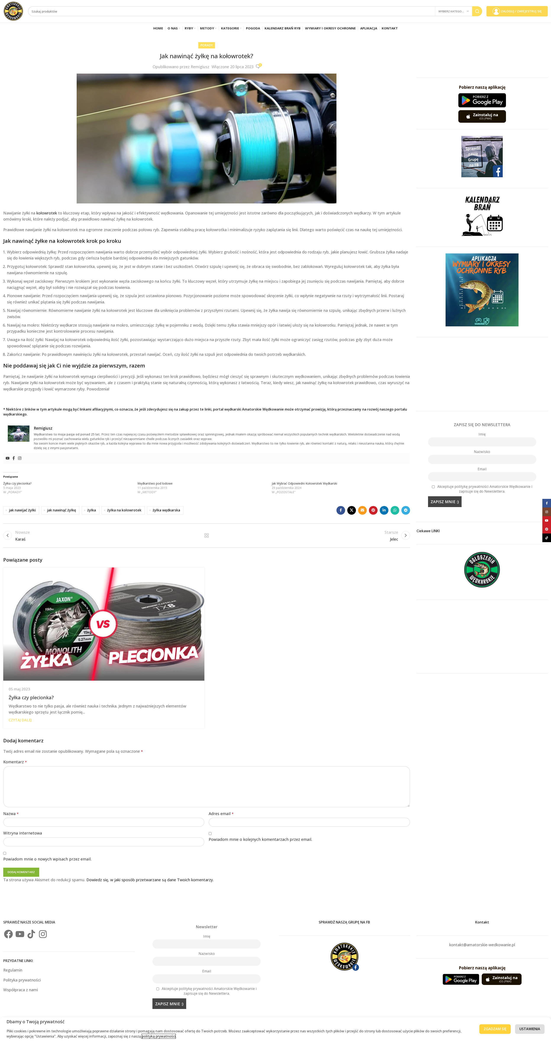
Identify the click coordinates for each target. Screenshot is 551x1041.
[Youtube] (8, 458)
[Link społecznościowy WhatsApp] (395, 510)
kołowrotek (46, 213)
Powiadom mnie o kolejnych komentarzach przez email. (260, 839)
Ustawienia (529, 1028)
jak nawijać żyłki (22, 510)
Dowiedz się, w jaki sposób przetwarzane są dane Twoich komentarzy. (150, 879)
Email (482, 469)
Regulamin (13, 970)
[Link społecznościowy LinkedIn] (384, 510)
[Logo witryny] (13, 10)
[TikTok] (31, 934)
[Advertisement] (482, 374)
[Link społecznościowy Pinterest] (373, 510)
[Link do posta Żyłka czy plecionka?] (103, 624)
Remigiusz (200, 66)
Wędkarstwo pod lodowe (155, 483)
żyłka (91, 510)
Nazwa (11, 813)
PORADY (206, 45)
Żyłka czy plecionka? (17, 483)
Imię (482, 434)
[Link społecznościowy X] (351, 510)
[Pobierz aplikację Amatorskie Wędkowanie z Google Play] (482, 100)
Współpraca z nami (20, 989)
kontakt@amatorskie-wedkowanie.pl (482, 944)
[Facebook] (14, 458)
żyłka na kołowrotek (124, 510)
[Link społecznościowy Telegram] (405, 510)
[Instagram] (20, 458)
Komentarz (15, 761)
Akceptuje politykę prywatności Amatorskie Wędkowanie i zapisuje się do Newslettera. (484, 489)
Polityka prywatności (22, 980)
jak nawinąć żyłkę (61, 510)
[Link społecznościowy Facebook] (340, 510)
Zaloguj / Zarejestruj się (521, 11)
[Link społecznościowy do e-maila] (362, 510)
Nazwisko (482, 451)
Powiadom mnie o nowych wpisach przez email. (47, 859)
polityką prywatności (159, 1036)
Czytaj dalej (20, 720)
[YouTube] (20, 934)
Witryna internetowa (22, 833)
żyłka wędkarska (166, 510)
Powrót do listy (206, 535)
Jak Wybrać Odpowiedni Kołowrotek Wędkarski (304, 483)
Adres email (221, 813)
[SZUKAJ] (477, 11)
